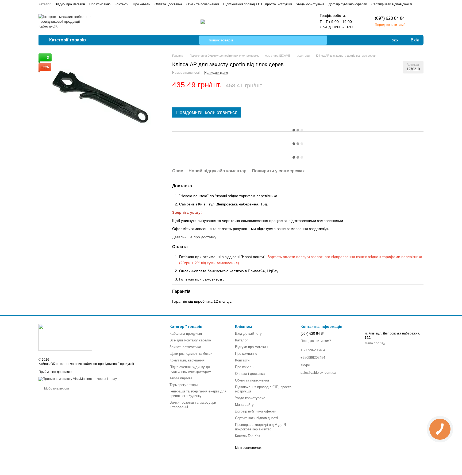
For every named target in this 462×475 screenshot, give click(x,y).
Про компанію (99, 4)
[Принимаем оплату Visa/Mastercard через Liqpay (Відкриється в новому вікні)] (77, 379)
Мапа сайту (244, 405)
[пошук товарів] (204, 40)
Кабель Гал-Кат (247, 436)
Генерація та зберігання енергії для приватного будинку (198, 393)
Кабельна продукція (186, 334)
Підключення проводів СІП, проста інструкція (257, 4)
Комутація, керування (187, 360)
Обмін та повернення (202, 4)
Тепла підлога (181, 378)
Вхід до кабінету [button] (248, 334)
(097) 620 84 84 (390, 18)
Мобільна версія (56, 388)
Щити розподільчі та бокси (191, 354)
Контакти (122, 4)
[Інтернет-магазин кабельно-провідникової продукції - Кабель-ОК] (65, 337)
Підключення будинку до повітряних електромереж (190, 369)
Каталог (44, 4)
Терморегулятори (184, 385)
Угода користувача (310, 4)
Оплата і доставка (168, 4)
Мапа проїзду (375, 343)
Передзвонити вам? (390, 25)
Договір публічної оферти (348, 4)
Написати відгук (216, 73)
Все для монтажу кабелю (190, 340)
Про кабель (141, 4)
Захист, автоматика (185, 347)
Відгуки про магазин (70, 4)
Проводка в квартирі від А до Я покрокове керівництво (260, 427)
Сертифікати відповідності (391, 4)
